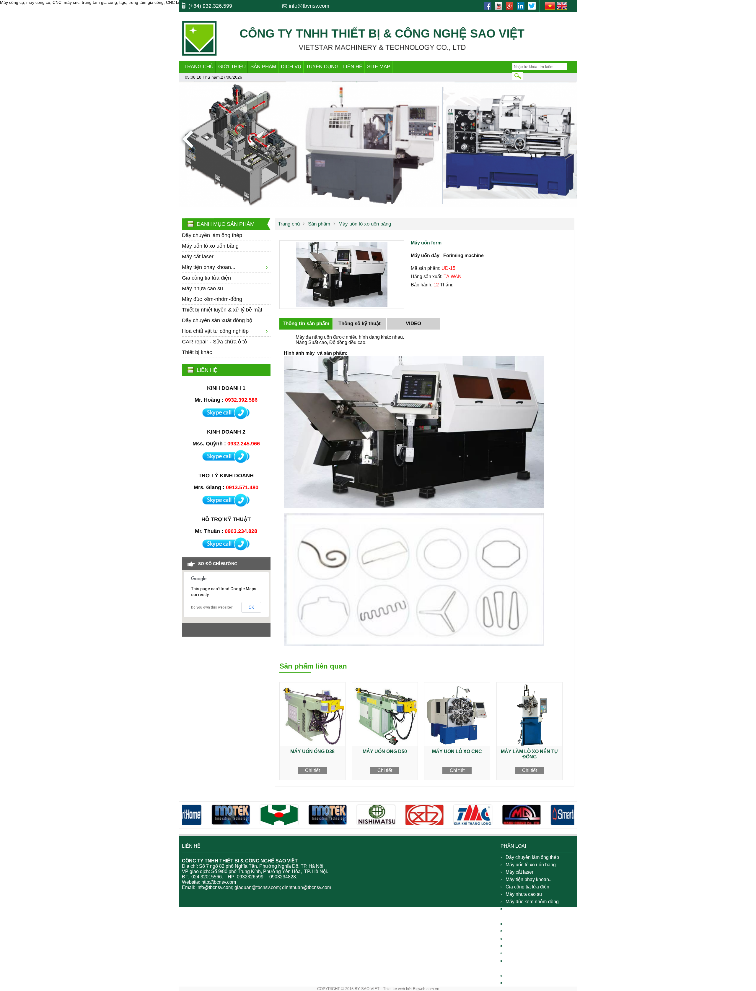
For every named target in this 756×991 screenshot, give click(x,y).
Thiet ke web (394, 989)
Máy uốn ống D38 (312, 751)
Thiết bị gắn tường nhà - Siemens (531, 964)
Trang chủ (199, 66)
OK (251, 607)
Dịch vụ (291, 66)
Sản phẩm (263, 66)
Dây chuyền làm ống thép (212, 235)
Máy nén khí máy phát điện (534, 931)
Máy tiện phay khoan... (208, 267)
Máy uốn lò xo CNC (457, 751)
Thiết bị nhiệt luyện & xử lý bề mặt (222, 310)
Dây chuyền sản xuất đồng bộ (217, 320)
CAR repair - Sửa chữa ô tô (214, 342)
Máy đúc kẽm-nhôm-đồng (212, 299)
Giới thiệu (232, 66)
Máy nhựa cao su (202, 288)
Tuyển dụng (322, 66)
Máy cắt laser (198, 256)
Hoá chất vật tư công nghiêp (215, 331)
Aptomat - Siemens (525, 953)
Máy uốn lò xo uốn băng (210, 246)
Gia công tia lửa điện (206, 278)
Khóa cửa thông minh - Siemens (539, 945)
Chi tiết (312, 770)
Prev (188, 139)
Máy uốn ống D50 (385, 751)
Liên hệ (352, 66)
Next (568, 139)
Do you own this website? (212, 607)
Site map (378, 66)
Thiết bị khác (197, 352)
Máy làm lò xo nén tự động (529, 754)
